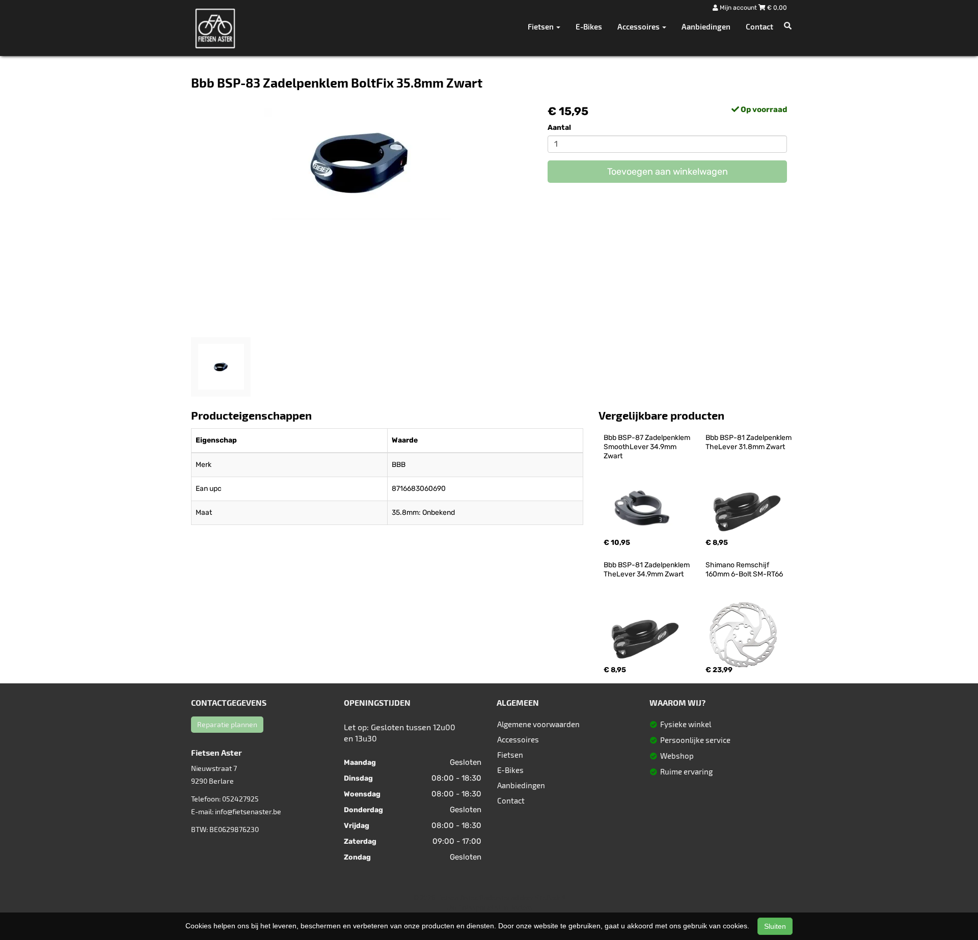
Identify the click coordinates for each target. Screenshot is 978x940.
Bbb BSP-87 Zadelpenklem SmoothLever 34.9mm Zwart (648, 446)
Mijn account (738, 7)
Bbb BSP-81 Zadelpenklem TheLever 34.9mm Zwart (647, 569)
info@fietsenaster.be (248, 811)
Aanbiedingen (706, 26)
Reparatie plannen (227, 724)
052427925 (240, 798)
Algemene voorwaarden (538, 724)
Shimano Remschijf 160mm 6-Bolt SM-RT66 (744, 569)
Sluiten (775, 926)
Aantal (559, 127)
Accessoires (518, 739)
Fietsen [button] (541, 26)
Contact (759, 26)
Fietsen (510, 754)
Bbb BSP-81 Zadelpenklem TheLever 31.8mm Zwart (749, 442)
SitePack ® (550, 898)
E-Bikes (589, 26)
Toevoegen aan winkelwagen (667, 171)
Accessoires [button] (639, 26)
